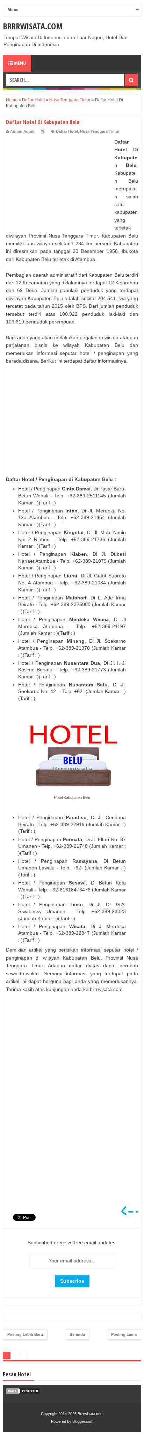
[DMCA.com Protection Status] (23, 1393)
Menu (19, 63)
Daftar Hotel (67, 131)
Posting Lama (124, 1334)
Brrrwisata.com (33, 26)
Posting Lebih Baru (25, 1334)
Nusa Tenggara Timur (100, 131)
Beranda (77, 1334)
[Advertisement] (58, 181)
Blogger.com (82, 1421)
